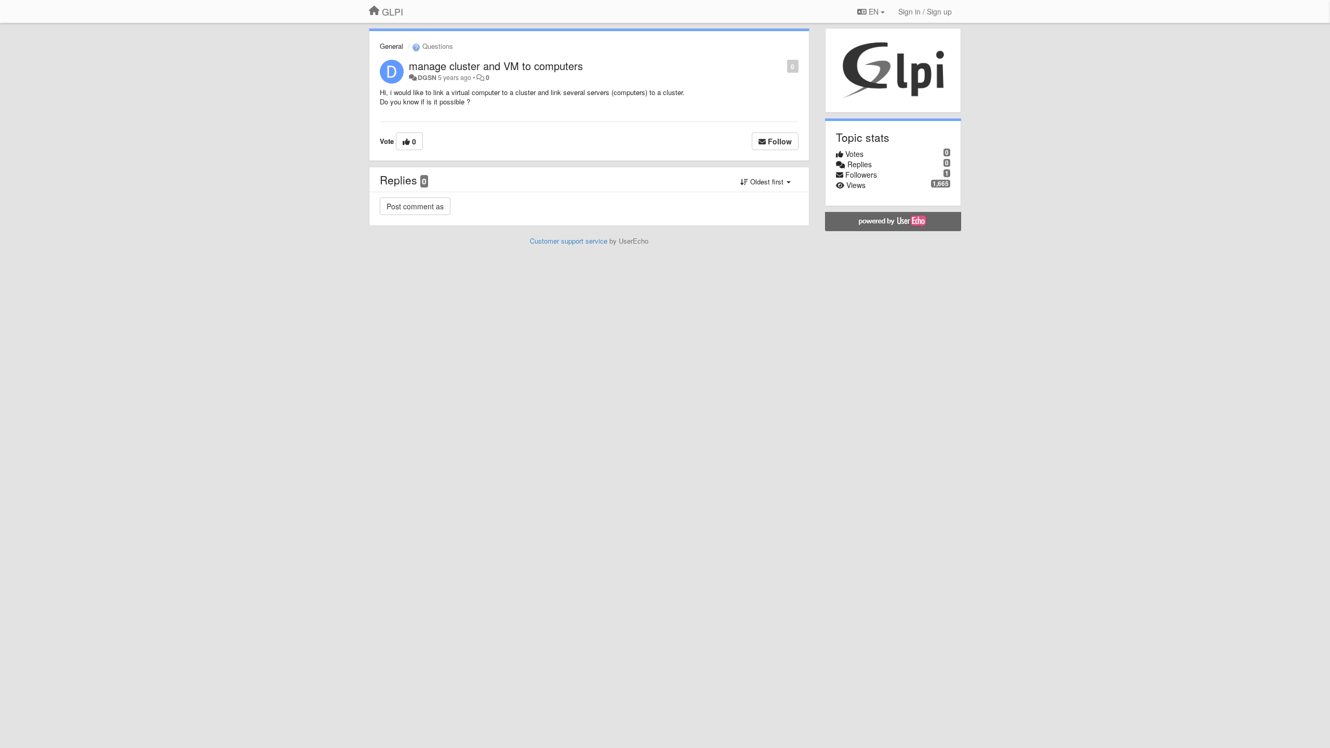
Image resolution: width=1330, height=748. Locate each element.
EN (874, 11)
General (391, 46)
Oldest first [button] (767, 181)
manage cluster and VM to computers (496, 65)
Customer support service (568, 241)
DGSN (427, 77)
